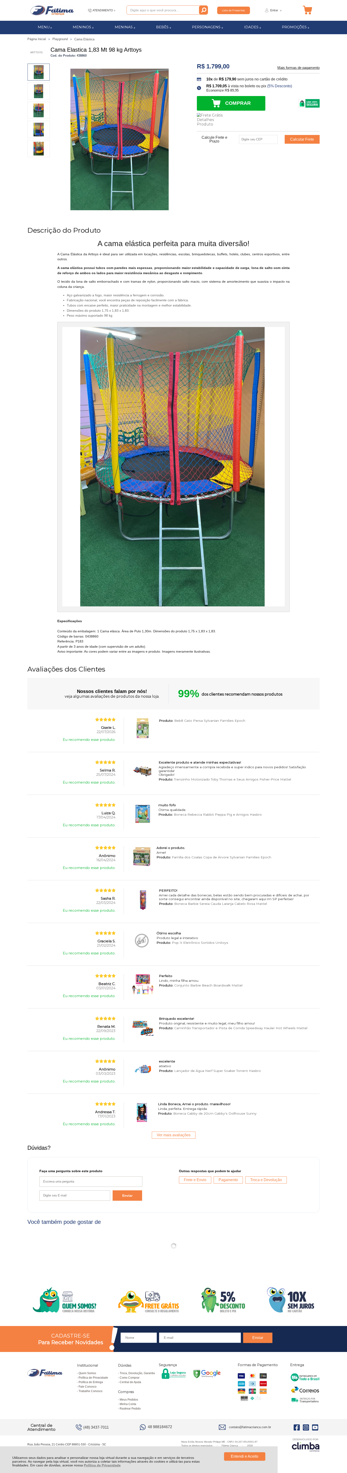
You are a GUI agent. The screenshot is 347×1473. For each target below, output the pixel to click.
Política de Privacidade (102, 1465)
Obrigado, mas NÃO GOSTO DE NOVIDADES (227, 704)
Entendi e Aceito (244, 1456)
